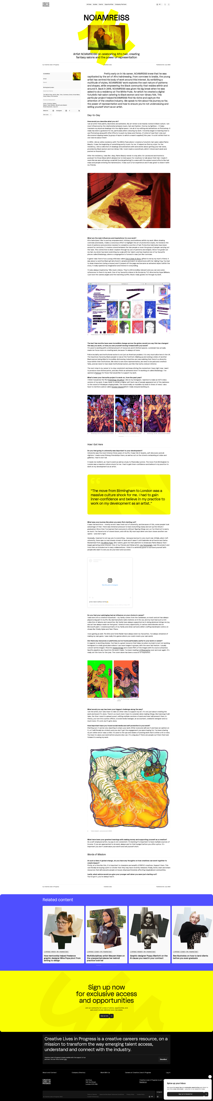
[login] (168, 4)
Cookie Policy (141, 1094)
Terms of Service (92, 1094)
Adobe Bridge (118, 648)
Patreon (98, 373)
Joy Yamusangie (146, 545)
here (65, 1059)
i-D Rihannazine (144, 650)
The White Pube (107, 543)
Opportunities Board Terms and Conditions (112, 1094)
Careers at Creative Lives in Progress (138, 1072)
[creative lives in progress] (46, 4)
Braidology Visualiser (116, 380)
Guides (95, 4)
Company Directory (78, 1072)
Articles (89, 4)
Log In (168, 1072)
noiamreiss (102, 605)
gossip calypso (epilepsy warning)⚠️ (98, 601)
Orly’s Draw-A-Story (133, 259)
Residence (143, 1082)
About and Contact (49, 1072)
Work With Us (105, 1072)
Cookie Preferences (93, 1096)
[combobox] (159, 4)
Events (101, 4)
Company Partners (120, 4)
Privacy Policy (130, 1094)
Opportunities (109, 4)
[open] (165, 4)
